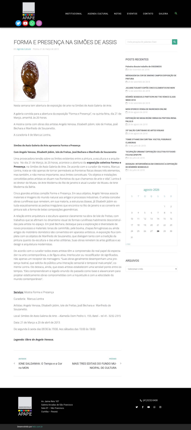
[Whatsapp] (32, 23)
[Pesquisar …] (176, 14)
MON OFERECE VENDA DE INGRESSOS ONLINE (146, 109)
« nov (128, 244)
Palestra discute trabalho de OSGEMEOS (143, 66)
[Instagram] (39, 23)
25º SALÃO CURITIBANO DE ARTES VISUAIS (145, 130)
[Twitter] (18, 23)
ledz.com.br (37, 427)
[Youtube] (25, 23)
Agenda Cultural (24, 49)
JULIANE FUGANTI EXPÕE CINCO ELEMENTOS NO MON (150, 88)
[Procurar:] (148, 41)
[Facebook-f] (143, 407)
